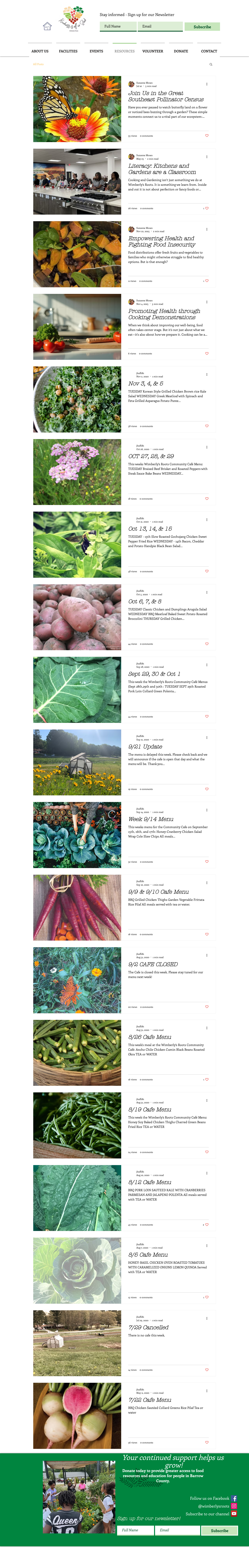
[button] (211, 65)
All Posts (38, 64)
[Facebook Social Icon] (234, 1498)
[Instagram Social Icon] (234, 1506)
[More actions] (208, 84)
